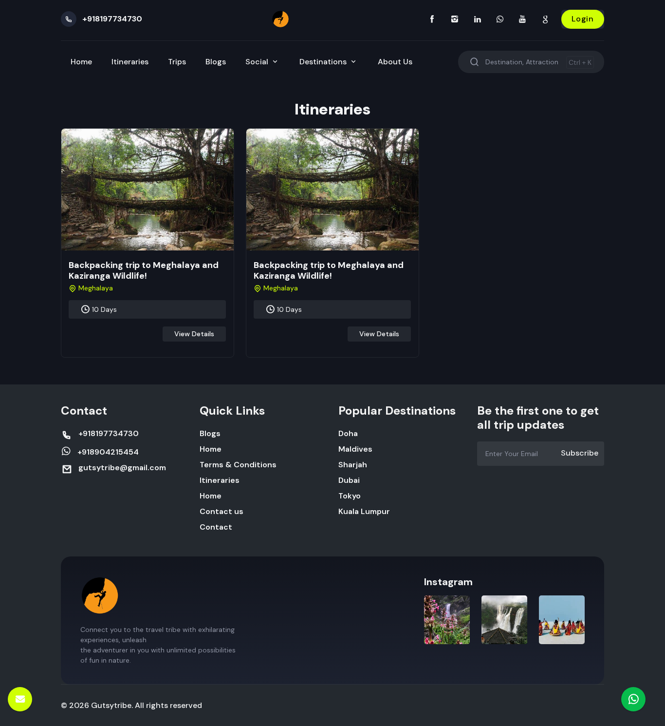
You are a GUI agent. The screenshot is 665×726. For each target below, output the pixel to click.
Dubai (349, 480)
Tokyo (349, 496)
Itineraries (129, 62)
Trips (177, 62)
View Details (194, 333)
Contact (216, 527)
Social (257, 62)
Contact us (221, 511)
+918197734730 (112, 19)
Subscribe (579, 453)
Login (583, 19)
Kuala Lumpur (364, 511)
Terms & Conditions (238, 464)
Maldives (355, 449)
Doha (348, 433)
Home (81, 62)
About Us (395, 62)
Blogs (215, 62)
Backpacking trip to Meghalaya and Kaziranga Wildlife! (144, 270)
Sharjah (352, 464)
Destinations (324, 62)
